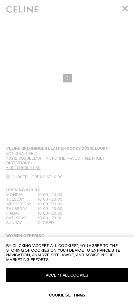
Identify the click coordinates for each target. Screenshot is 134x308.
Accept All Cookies (67, 275)
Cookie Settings (67, 295)
